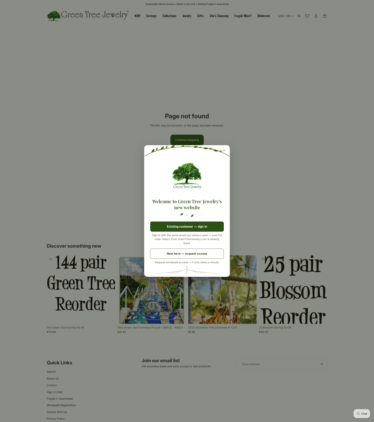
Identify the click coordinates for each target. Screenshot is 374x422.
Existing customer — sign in (187, 226)
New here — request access (187, 253)
